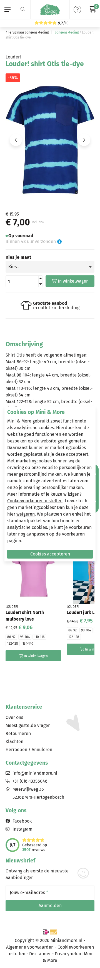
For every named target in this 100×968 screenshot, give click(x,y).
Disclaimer (40, 953)
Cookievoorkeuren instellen (34, 501)
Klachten (14, 741)
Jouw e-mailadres (29, 892)
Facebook (22, 821)
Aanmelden (50, 905)
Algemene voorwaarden (30, 947)
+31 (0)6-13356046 (30, 781)
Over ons (14, 717)
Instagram (22, 829)
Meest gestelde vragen (28, 725)
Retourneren (18, 733)
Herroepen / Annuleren (29, 749)
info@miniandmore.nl (34, 773)
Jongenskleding (67, 32)
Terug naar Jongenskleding (28, 32)
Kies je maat (18, 257)
